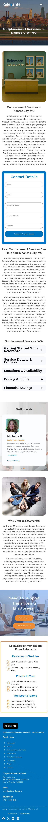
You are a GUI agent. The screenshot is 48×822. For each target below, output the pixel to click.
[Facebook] (3, 818)
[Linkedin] (13, 818)
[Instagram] (18, 818)
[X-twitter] (8, 818)
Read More (12, 455)
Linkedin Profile (13, 461)
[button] (41, 4)
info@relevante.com (12, 791)
